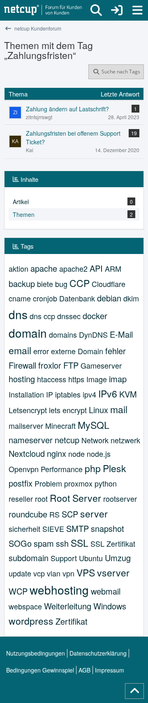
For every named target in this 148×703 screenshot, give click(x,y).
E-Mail (121, 334)
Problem (48, 483)
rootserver (120, 498)
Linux (98, 410)
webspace (25, 606)
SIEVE (53, 528)
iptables (68, 394)
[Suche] (96, 10)
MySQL (93, 425)
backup (22, 283)
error (41, 351)
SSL (79, 543)
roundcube (28, 514)
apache (43, 268)
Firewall (22, 365)
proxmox (78, 483)
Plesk (114, 468)
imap (118, 379)
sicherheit (24, 528)
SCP (70, 514)
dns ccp (42, 315)
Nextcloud (27, 453)
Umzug (118, 558)
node (76, 453)
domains (63, 334)
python (106, 483)
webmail (105, 591)
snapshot (107, 528)
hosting (22, 379)
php (93, 468)
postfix (20, 483)
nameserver (31, 440)
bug (61, 283)
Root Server (75, 498)
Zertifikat (72, 621)
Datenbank (77, 298)
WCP (18, 591)
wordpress (31, 621)
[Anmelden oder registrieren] (117, 10)
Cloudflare (108, 283)
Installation (26, 394)
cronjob (45, 298)
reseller (21, 498)
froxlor (49, 365)
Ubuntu (91, 558)
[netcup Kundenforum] (43, 10)
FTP (71, 365)
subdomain (29, 558)
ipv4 (89, 394)
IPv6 (107, 393)
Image (96, 379)
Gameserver (101, 365)
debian (109, 298)
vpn (68, 573)
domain (28, 332)
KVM (128, 394)
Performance (62, 468)
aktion (18, 268)
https (76, 379)
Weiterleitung (67, 606)
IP (49, 394)
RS (54, 514)
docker (95, 316)
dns (18, 314)
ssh (62, 543)
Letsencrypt (28, 409)
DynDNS (93, 334)
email (20, 350)
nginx (56, 453)
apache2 (73, 268)
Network (95, 440)
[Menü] (137, 10)
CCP (79, 283)
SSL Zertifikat (112, 543)
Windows (109, 606)
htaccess (51, 379)
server (94, 513)
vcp (39, 573)
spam (44, 543)
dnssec (69, 315)
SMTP (77, 528)
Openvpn (24, 468)
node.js (99, 453)
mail (118, 409)
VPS (85, 572)
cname (20, 298)
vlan (53, 573)
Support (64, 558)
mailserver (26, 425)
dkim (131, 298)
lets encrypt (68, 409)
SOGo (20, 543)
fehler (115, 351)
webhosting (59, 589)
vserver (113, 572)
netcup (67, 440)
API (96, 268)
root (41, 498)
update (20, 573)
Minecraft (60, 425)
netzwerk (125, 440)
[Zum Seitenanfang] (134, 691)
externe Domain (77, 351)
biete (45, 283)
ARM (113, 268)
